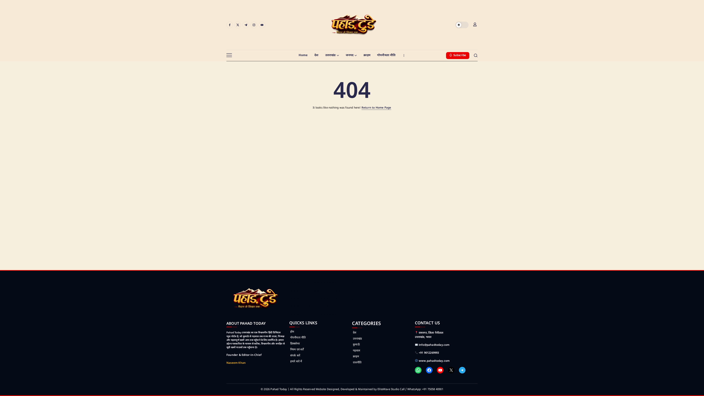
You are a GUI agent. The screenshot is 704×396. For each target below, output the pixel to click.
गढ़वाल (356, 351)
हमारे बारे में (296, 361)
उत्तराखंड (357, 339)
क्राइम (356, 356)
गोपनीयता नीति (298, 338)
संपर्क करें (295, 356)
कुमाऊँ (356, 344)
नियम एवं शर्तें (297, 349)
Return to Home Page (376, 108)
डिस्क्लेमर (295, 344)
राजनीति (357, 362)
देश (354, 333)
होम (292, 332)
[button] (462, 25)
